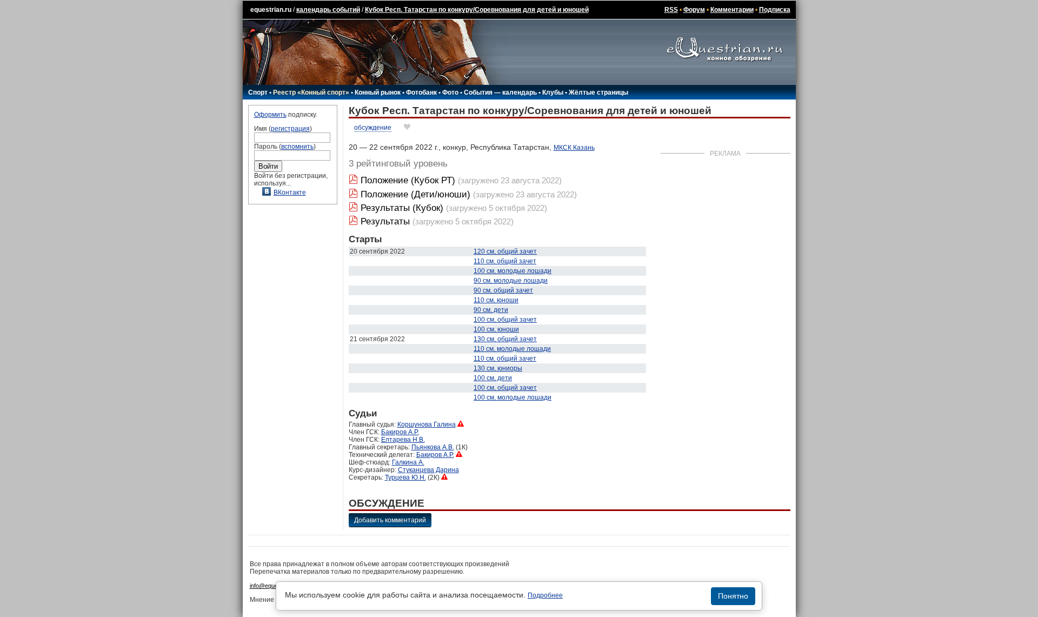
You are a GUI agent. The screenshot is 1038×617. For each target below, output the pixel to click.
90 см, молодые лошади (511, 280)
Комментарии (732, 10)
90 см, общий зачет (503, 290)
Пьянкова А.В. (432, 447)
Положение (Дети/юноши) (415, 194)
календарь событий (328, 10)
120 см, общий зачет (505, 251)
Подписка (774, 10)
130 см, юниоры (498, 368)
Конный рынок (378, 92)
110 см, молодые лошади (512, 349)
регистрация (290, 128)
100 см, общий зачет (505, 319)
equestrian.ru (270, 10)
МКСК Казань (574, 147)
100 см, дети (493, 378)
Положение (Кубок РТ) (408, 180)
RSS (671, 10)
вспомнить (297, 146)
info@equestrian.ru (275, 585)
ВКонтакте (290, 192)
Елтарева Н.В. (403, 439)
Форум (694, 10)
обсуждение (372, 127)
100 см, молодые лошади (512, 271)
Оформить (270, 114)
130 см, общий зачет (505, 339)
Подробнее (545, 595)
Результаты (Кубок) (402, 208)
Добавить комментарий (390, 520)
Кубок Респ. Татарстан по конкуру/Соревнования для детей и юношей (477, 10)
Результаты (385, 221)
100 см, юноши (496, 329)
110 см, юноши (496, 300)
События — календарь (500, 92)
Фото (450, 92)
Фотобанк (421, 92)
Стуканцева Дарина (428, 470)
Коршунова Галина (426, 424)
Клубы (552, 92)
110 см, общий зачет (505, 261)
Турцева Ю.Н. (405, 477)
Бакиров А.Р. (400, 432)
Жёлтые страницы (598, 92)
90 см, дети (491, 310)
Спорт (258, 92)
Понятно (733, 596)
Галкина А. (408, 462)
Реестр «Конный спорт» (311, 92)
